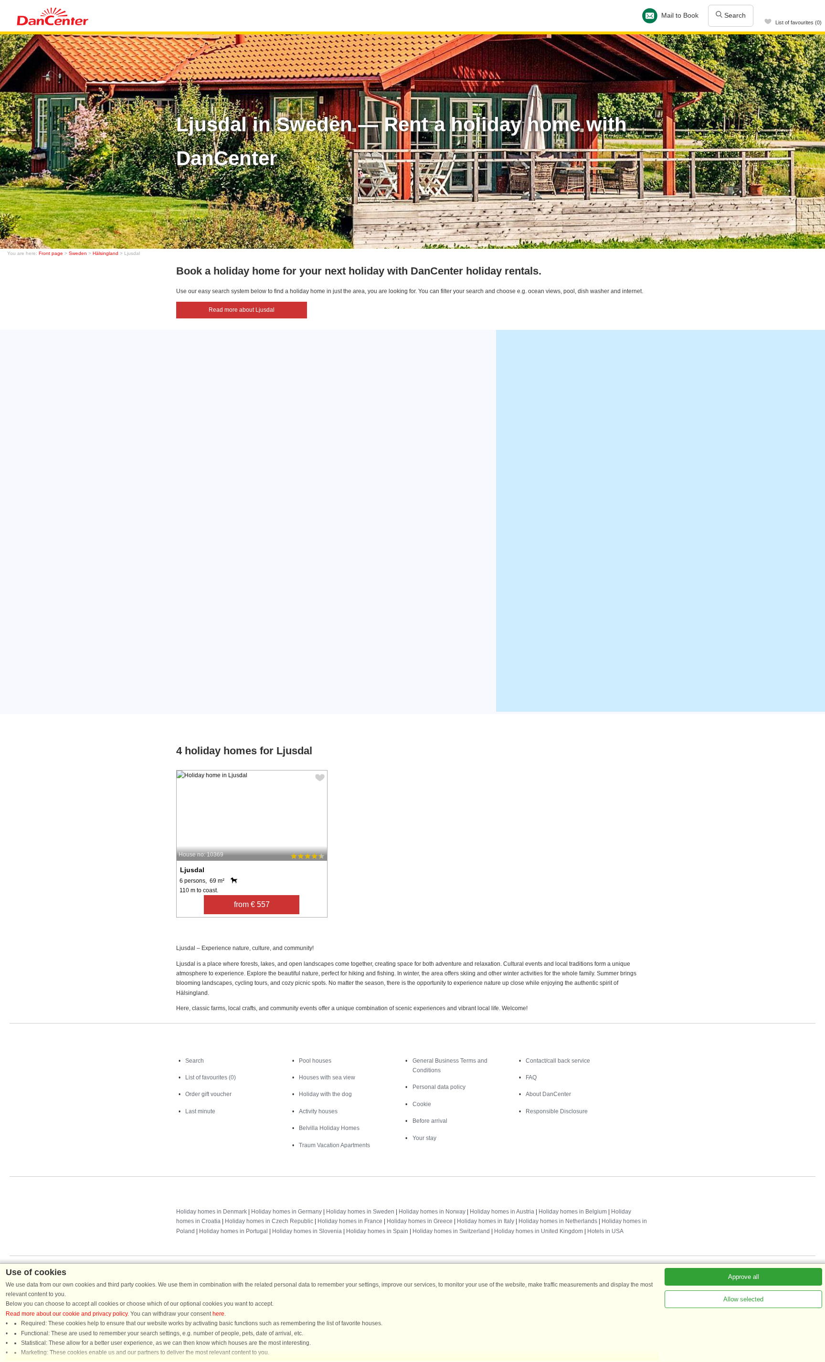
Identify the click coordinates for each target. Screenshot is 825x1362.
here (218, 1313)
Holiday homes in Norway (432, 1211)
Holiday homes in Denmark (211, 1211)
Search (734, 15)
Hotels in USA (605, 1231)
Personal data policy (438, 1087)
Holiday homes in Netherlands (557, 1221)
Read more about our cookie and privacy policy (66, 1313)
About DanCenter (548, 1094)
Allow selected (743, 1299)
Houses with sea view (327, 1077)
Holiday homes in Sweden (360, 1211)
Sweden (78, 253)
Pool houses (315, 1060)
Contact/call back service (558, 1060)
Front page (51, 253)
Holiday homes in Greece (420, 1221)
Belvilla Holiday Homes (329, 1128)
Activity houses (318, 1111)
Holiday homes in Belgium (573, 1211)
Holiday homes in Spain (377, 1231)
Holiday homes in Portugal (233, 1231)
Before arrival (429, 1121)
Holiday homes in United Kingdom (538, 1231)
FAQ (531, 1077)
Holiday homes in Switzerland (451, 1231)
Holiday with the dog (325, 1094)
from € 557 (252, 904)
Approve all (743, 1276)
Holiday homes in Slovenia (307, 1231)
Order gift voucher (208, 1094)
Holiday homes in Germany (286, 1211)
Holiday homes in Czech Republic (269, 1221)
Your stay (424, 1138)
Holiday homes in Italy (485, 1221)
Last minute (200, 1111)
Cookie (421, 1104)
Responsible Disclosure (557, 1111)
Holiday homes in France (349, 1221)
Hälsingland (105, 253)
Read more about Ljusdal (242, 309)
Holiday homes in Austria (502, 1211)
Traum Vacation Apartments (334, 1145)
